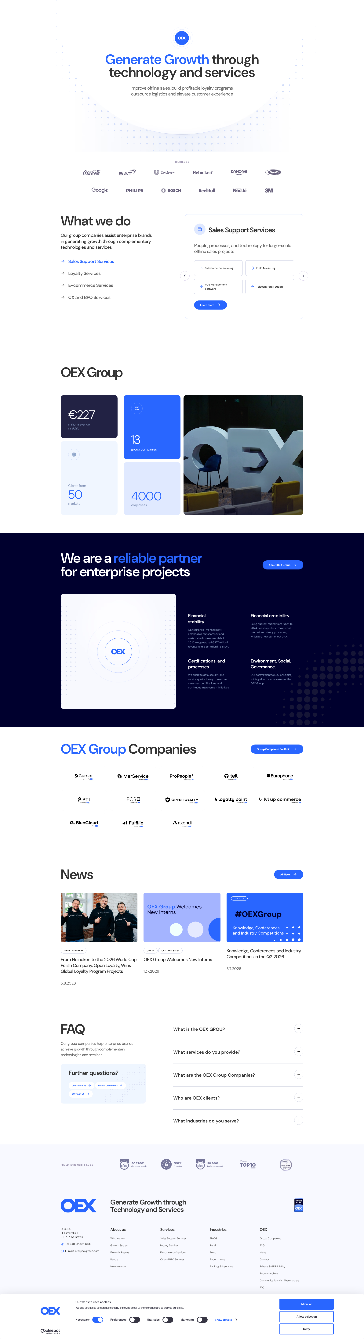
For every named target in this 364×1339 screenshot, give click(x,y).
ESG (262, 1245)
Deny (306, 1328)
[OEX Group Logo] (82, 1205)
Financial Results (119, 1252)
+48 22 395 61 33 (78, 1244)
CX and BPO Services (172, 1259)
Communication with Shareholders (279, 1280)
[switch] (134, 1320)
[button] (185, 276)
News (263, 1252)
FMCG (213, 1238)
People (114, 1259)
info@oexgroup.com (82, 1251)
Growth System (119, 1245)
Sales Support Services (173, 1238)
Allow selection (307, 1316)
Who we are (117, 1238)
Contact (264, 1259)
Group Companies (270, 1238)
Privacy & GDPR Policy (272, 1266)
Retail (213, 1245)
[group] (97, 261)
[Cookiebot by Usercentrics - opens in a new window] (50, 1331)
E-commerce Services (173, 1252)
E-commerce (217, 1259)
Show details (223, 1319)
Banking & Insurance (221, 1266)
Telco (213, 1252)
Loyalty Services (169, 1245)
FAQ (262, 1287)
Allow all (306, 1304)
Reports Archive (269, 1273)
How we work (118, 1266)
